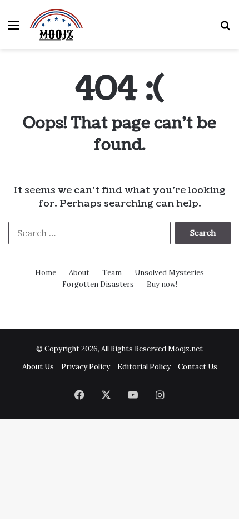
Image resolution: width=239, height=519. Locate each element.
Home (45, 272)
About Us (38, 366)
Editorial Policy (144, 366)
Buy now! (162, 284)
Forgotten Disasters (98, 284)
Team (112, 272)
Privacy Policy (85, 366)
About (79, 272)
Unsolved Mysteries (169, 272)
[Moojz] (56, 24)
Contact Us (197, 366)
